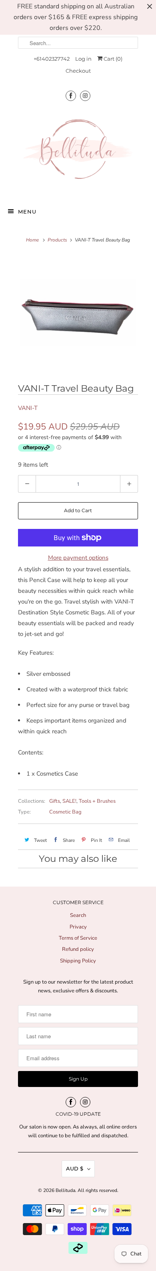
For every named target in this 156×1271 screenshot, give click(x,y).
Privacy (78, 926)
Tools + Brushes (97, 801)
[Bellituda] (78, 151)
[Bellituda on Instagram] (85, 96)
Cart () (112, 58)
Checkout (78, 70)
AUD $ (74, 1168)
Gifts (54, 801)
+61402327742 (52, 58)
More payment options (78, 558)
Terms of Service (78, 938)
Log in (83, 58)
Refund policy (78, 949)
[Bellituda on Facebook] (71, 96)
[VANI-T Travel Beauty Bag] (78, 313)
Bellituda (65, 1190)
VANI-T (28, 408)
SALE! (69, 801)
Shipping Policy (78, 960)
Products (57, 240)
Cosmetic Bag (65, 812)
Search (78, 915)
